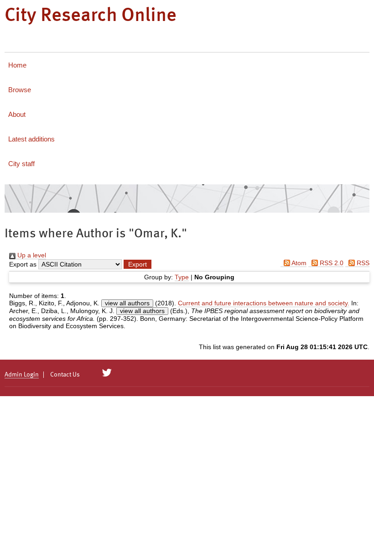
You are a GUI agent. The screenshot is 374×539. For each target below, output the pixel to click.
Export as (22, 264)
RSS (362, 263)
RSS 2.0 (330, 263)
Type (182, 277)
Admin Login (22, 375)
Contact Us (65, 375)
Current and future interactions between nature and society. (263, 303)
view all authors (127, 303)
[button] (137, 264)
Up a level (31, 255)
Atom (298, 263)
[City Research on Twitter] (107, 372)
